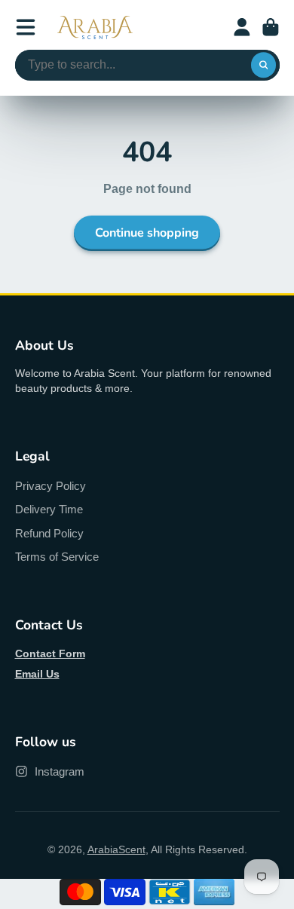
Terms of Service (57, 556)
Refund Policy (49, 533)
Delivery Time (49, 509)
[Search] (264, 65)
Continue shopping (147, 233)
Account (242, 27)
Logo (95, 27)
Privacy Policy (50, 485)
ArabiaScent (116, 849)
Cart (271, 27)
